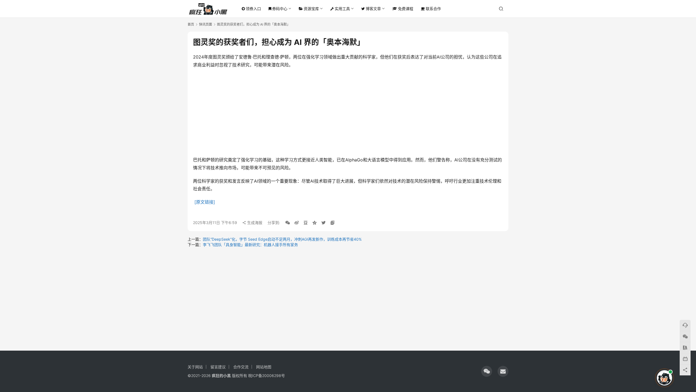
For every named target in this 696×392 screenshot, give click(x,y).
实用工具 (342, 8)
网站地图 (263, 367)
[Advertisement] (348, 112)
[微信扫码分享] (287, 223)
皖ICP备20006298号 (266, 375)
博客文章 (373, 8)
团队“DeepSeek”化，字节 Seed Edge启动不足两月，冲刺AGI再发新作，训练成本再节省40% (282, 239)
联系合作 (433, 8)
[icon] (486, 371)
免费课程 (405, 8)
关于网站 (195, 367)
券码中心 (279, 8)
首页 (191, 24)
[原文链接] (204, 202)
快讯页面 (205, 24)
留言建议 (218, 367)
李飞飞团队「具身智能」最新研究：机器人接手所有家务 (250, 244)
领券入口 (253, 8)
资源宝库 (311, 8)
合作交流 (240, 367)
